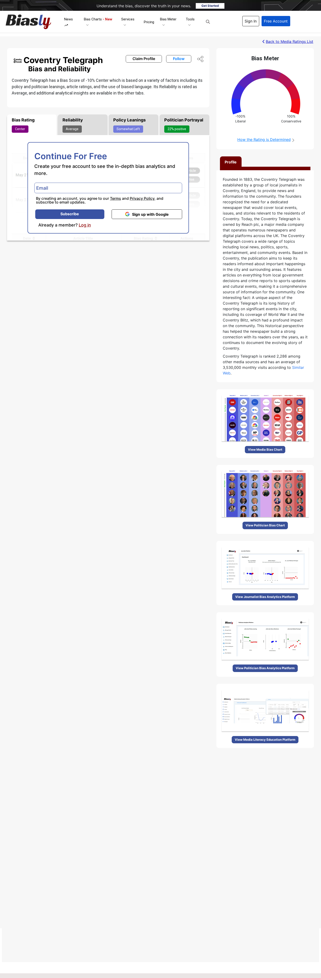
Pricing (149, 22)
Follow (178, 58)
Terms (115, 198)
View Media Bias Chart (265, 449)
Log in (85, 225)
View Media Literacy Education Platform (265, 739)
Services (127, 19)
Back (289, 41)
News (68, 19)
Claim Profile (144, 58)
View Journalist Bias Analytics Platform (265, 597)
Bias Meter (168, 19)
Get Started (210, 6)
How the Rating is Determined (264, 139)
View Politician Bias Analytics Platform (265, 668)
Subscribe (69, 213)
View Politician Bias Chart (265, 525)
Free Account (276, 21)
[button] (208, 21)
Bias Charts (98, 19)
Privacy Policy (142, 198)
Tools (190, 19)
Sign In (251, 21)
